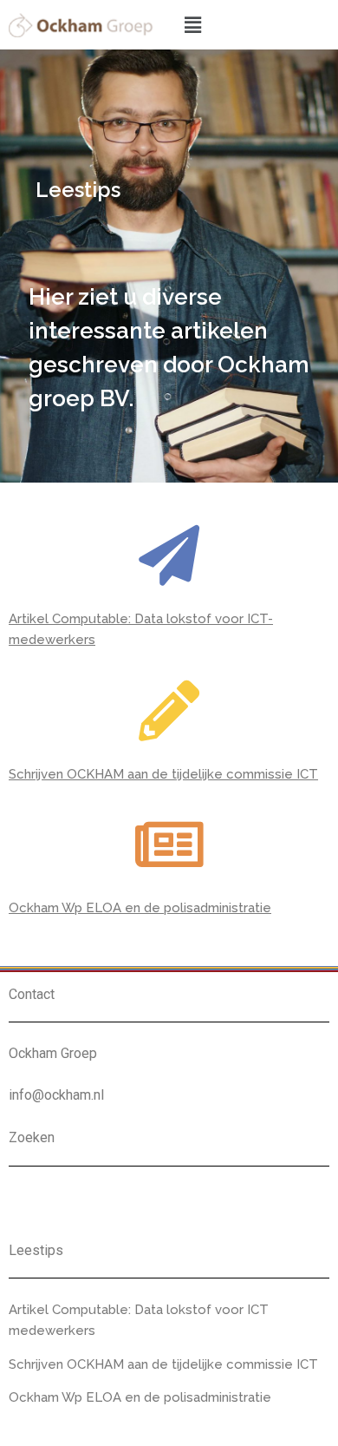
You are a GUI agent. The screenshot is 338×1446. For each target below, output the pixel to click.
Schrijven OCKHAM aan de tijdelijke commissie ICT (163, 774)
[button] (192, 25)
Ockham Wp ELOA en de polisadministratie (140, 908)
